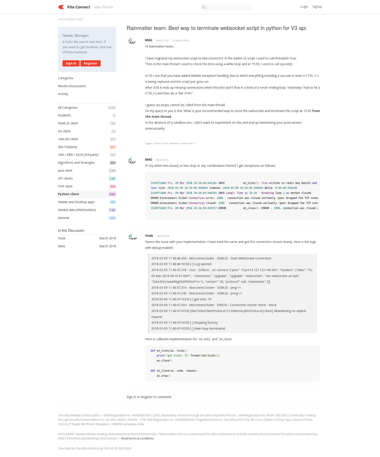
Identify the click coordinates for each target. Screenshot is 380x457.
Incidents (64, 115)
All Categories (68, 107)
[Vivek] (132, 236)
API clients (65, 178)
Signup (317, 6)
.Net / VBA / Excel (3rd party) (78, 154)
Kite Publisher (67, 147)
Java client (65, 170)
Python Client (161, 143)
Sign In (71, 63)
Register (90, 63)
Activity (63, 94)
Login (304, 6)
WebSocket (174, 143)
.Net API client (68, 139)
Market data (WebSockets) (77, 210)
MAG (148, 40)
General (63, 218)
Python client (68, 194)
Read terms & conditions (137, 438)
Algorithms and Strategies (76, 162)
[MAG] (132, 40)
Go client (64, 131)
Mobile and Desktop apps (76, 202)
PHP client (65, 186)
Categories (65, 78)
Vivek (149, 235)
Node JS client (68, 123)
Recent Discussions (72, 86)
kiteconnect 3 (188, 143)
